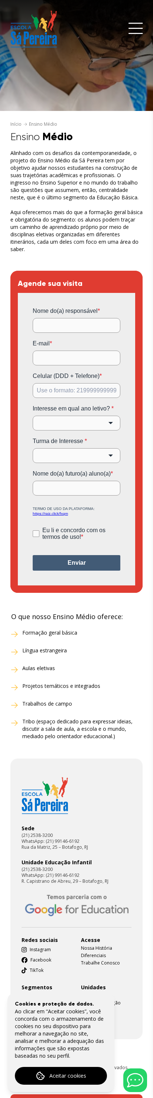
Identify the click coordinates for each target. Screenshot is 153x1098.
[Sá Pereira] (33, 28)
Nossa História (96, 948)
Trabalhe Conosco (100, 963)
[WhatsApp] (135, 1080)
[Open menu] (135, 29)
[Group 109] (45, 795)
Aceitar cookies (67, 1075)
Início (16, 124)
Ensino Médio (43, 124)
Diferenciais (93, 956)
